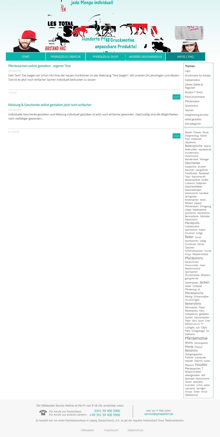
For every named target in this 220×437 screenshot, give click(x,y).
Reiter (189, 237)
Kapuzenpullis (199, 176)
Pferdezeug (191, 289)
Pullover (189, 357)
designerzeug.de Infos (196, 114)
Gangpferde (202, 169)
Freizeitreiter (191, 173)
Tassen (188, 381)
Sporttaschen (191, 240)
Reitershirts (193, 303)
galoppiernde (191, 278)
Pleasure (189, 364)
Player (202, 307)
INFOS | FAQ (185, 56)
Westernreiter (200, 254)
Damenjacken (192, 282)
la (9, 131)
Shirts (189, 343)
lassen (188, 132)
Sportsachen (191, 271)
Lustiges (189, 327)
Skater (188, 285)
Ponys (188, 254)
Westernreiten (193, 371)
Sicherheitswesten (194, 250)
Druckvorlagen (192, 299)
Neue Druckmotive (195, 96)
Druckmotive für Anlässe (198, 75)
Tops (187, 138)
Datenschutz (135, 430)
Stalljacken (201, 183)
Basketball (204, 173)
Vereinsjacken (201, 342)
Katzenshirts (203, 212)
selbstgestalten (192, 375)
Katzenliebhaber (193, 189)
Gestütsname (202, 378)
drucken (202, 166)
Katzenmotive (192, 261)
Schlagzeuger (198, 330)
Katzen (203, 135)
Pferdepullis (192, 223)
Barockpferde (192, 216)
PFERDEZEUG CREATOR (65, 56)
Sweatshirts (191, 166)
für (207, 330)
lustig (203, 240)
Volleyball (197, 285)
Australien (190, 385)
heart (202, 265)
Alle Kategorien (193, 123)
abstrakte (198, 381)
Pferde (189, 346)
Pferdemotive (192, 101)
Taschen (189, 110)
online (199, 385)
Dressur (199, 346)
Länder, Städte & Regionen (194, 86)
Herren (200, 244)
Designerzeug (192, 135)
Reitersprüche (193, 146)
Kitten (203, 199)
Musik (205, 132)
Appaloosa (190, 142)
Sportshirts (190, 212)
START (25, 56)
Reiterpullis (191, 310)
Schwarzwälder (201, 296)
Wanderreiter (191, 159)
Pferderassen (191, 206)
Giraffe (204, 179)
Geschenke (192, 163)
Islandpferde (204, 149)
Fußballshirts (191, 314)
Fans (194, 320)
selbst (207, 385)
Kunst (198, 237)
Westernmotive (192, 268)
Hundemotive (192, 152)
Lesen (176, 97)
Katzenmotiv (191, 219)
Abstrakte (205, 216)
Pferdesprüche (194, 293)
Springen (201, 388)
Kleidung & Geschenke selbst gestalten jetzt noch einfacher (49, 105)
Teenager (204, 159)
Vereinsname (191, 155)
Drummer (190, 232)
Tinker (197, 391)
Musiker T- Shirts (193, 92)
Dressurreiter (191, 265)
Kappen (198, 202)
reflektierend (191, 394)
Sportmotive (191, 105)
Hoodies (201, 364)
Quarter (189, 317)
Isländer (189, 360)
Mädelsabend (199, 209)
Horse (204, 391)
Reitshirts (191, 350)
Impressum (111, 430)
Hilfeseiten (87, 430)
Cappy (188, 209)
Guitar (207, 360)
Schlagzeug (205, 206)
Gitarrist (198, 360)
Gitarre (207, 145)
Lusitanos (190, 183)
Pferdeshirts (194, 258)
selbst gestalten (15, 70)
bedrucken (191, 149)
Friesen (197, 132)
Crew (207, 320)
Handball (203, 193)
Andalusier (196, 138)
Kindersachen (192, 199)
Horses (188, 391)
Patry (201, 310)
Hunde (207, 250)
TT (202, 323)
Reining (188, 296)
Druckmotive (192, 275)
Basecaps (189, 378)
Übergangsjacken (193, 354)
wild (203, 375)
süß (197, 327)
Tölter (188, 320)
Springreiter (191, 196)
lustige (199, 232)
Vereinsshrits (191, 193)
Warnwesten (191, 307)
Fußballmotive (192, 80)
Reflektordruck (192, 323)
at (199, 289)
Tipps (187, 176)
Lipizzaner (190, 388)
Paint (187, 330)
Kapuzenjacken (201, 317)
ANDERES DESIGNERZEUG (145, 56)
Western (205, 275)
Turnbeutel (190, 244)
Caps (187, 71)
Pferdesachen (193, 368)
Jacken (204, 282)
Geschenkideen (193, 186)
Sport (201, 320)
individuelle (200, 357)
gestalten (204, 314)
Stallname (190, 334)
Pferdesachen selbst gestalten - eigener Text (39, 66)
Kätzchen (189, 169)
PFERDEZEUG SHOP (105, 56)
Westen (189, 203)
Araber (202, 229)
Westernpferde (192, 179)
